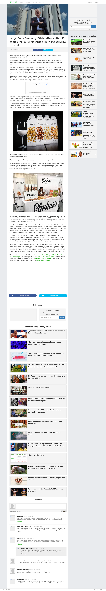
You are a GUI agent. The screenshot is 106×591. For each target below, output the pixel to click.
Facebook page (43, 84)
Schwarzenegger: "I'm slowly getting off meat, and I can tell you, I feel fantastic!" (89, 77)
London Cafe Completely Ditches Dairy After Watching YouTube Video (89, 68)
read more (19, 521)
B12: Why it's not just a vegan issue (89, 57)
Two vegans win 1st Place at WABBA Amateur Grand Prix (89, 94)
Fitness (35, 2)
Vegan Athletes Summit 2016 (39, 387)
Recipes (28, 2)
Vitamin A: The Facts (36, 455)
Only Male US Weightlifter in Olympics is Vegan (88, 124)
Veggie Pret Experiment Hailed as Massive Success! (89, 41)
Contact (41, 2)
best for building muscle (43, 260)
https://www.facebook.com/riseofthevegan (37, 92)
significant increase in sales (43, 258)
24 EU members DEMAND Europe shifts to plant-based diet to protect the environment (89, 114)
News (22, 2)
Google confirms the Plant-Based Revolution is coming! (89, 153)
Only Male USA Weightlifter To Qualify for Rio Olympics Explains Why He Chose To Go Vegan (89, 134)
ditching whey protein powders (47, 256)
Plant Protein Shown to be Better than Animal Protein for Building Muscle (89, 145)
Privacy (102, 589)
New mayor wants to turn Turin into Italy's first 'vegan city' (89, 50)
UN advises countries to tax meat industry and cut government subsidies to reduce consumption (89, 104)
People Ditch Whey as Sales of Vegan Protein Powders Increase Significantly (89, 86)
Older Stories (97, 589)
